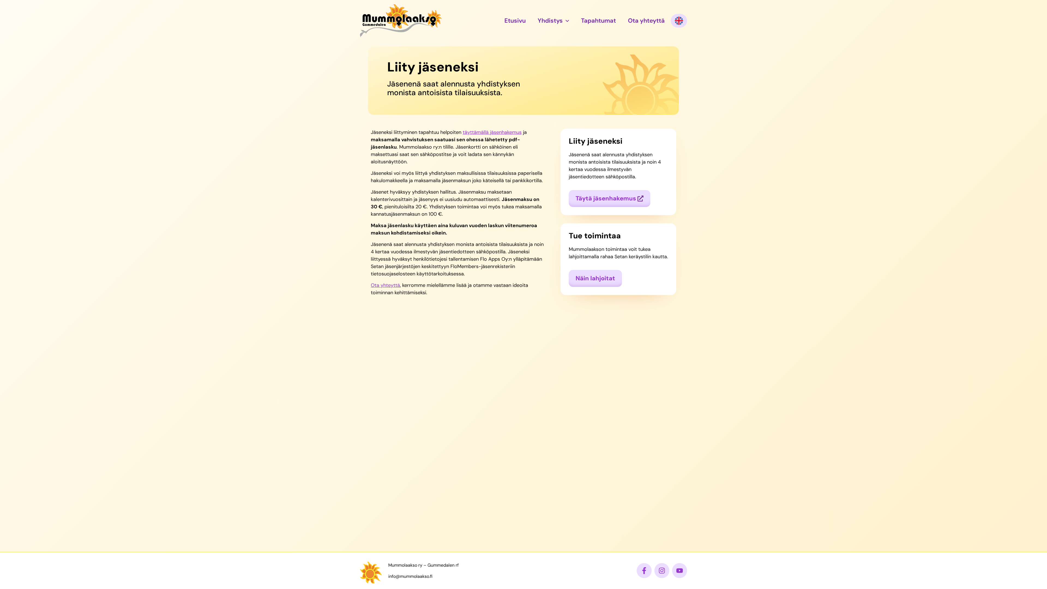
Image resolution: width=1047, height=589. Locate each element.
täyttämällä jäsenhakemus (492, 132)
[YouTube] (679, 570)
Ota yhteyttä (646, 21)
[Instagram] (661, 570)
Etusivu (515, 21)
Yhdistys (550, 21)
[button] (566, 21)
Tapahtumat (598, 21)
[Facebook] (644, 570)
